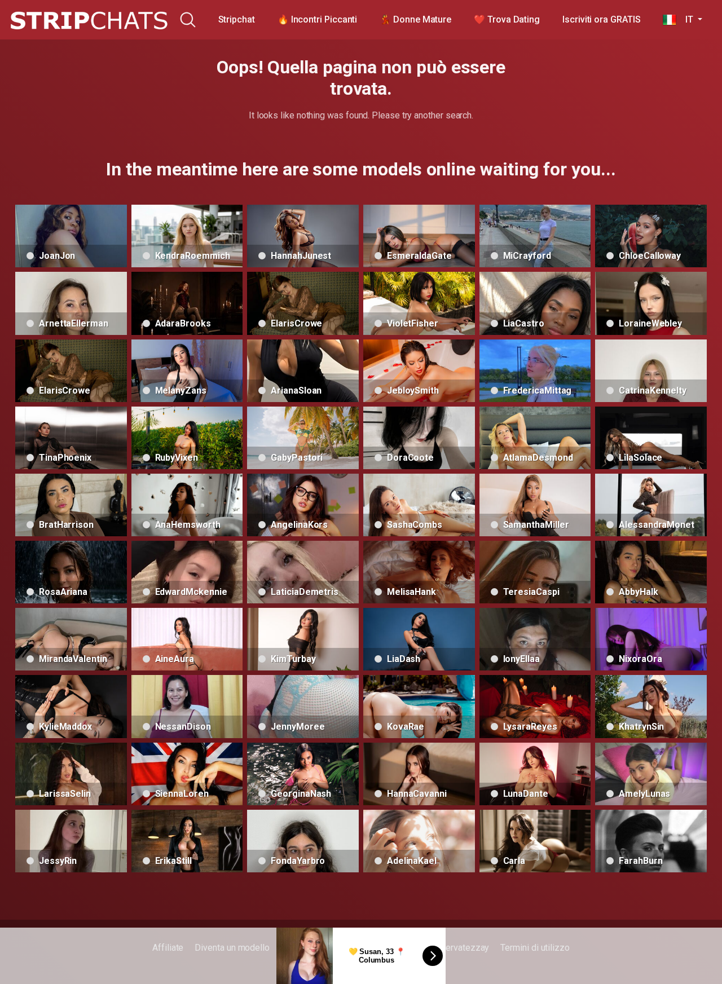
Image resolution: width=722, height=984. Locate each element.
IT (685, 19)
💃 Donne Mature (415, 19)
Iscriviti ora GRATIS (601, 19)
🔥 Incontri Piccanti (317, 19)
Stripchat (236, 19)
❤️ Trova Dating (507, 19)
